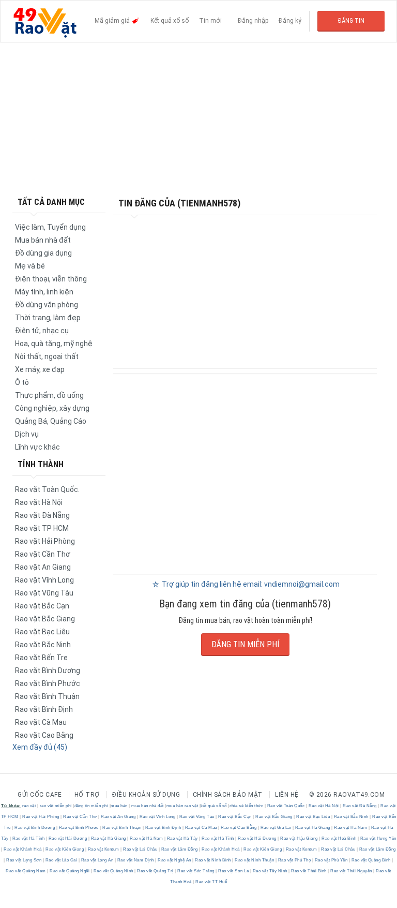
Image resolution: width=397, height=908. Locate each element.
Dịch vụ (27, 434)
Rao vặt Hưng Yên (377, 838)
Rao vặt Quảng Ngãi (70, 871)
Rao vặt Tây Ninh (269, 871)
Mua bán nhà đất (43, 240)
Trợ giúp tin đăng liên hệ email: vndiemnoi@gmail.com (250, 584)
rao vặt (29, 805)
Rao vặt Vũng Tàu (44, 593)
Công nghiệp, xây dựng (52, 408)
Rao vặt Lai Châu (140, 849)
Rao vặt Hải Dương (67, 838)
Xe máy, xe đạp (40, 369)
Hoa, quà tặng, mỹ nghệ (54, 343)
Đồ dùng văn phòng (46, 305)
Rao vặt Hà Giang (312, 827)
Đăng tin (351, 20)
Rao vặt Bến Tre (41, 657)
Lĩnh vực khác (37, 447)
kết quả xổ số (214, 805)
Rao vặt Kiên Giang (64, 849)
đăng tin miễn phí (91, 805)
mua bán (119, 805)
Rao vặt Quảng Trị (155, 871)
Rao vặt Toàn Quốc (286, 805)
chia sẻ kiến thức (247, 805)
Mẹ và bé (30, 266)
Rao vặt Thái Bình (309, 871)
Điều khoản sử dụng (146, 794)
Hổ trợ (87, 794)
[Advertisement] (198, 119)
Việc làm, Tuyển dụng (50, 227)
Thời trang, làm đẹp (48, 318)
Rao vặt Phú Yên (331, 860)
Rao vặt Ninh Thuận (255, 860)
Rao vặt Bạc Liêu (42, 632)
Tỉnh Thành (41, 464)
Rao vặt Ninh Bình (213, 860)
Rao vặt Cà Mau (41, 722)
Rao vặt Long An (97, 860)
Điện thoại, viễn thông (51, 279)
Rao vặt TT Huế (210, 882)
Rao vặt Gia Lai (276, 827)
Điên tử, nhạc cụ (42, 330)
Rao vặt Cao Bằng (44, 735)
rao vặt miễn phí (56, 805)
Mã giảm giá (113, 20)
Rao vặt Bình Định (44, 709)
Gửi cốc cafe (40, 794)
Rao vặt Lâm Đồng (179, 849)
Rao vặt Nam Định (135, 860)
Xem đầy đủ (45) (39, 747)
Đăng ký (290, 20)
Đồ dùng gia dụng (43, 253)
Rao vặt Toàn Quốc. (47, 489)
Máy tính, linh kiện (44, 292)
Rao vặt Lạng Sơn (24, 860)
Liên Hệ (287, 794)
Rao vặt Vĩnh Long (44, 580)
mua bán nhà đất (147, 805)
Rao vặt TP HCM (42, 528)
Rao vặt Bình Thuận (47, 696)
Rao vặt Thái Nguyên (351, 871)
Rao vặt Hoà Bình (339, 838)
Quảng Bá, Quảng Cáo (50, 421)
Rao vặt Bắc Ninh (43, 645)
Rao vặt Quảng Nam (26, 871)
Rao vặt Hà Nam (351, 827)
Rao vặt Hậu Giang (299, 838)
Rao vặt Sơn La (233, 871)
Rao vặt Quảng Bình (371, 860)
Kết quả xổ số (169, 20)
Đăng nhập (253, 20)
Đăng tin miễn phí (245, 644)
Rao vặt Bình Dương (47, 670)
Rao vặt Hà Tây (182, 838)
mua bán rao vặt (182, 805)
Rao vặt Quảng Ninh (113, 871)
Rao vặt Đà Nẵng (42, 515)
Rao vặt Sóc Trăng (196, 871)
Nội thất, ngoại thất (47, 356)
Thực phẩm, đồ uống (49, 395)
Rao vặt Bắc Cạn (42, 606)
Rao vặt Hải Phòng (45, 541)
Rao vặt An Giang (43, 567)
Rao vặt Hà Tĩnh (28, 838)
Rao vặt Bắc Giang (45, 619)
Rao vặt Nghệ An (175, 860)
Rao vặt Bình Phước (47, 683)
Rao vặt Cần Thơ (42, 554)
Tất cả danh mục (51, 202)
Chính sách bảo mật (228, 794)
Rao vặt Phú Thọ (294, 860)
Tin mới (210, 20)
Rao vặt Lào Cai (61, 860)
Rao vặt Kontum (103, 849)
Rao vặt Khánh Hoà (23, 849)
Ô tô (22, 382)
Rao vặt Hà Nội (39, 502)
